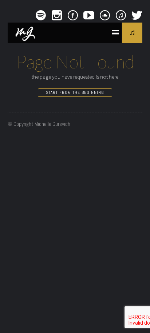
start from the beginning (75, 92)
